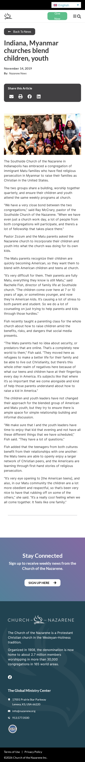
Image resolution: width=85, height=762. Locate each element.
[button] (74, 16)
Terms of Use (12, 751)
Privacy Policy (33, 751)
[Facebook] (10, 677)
